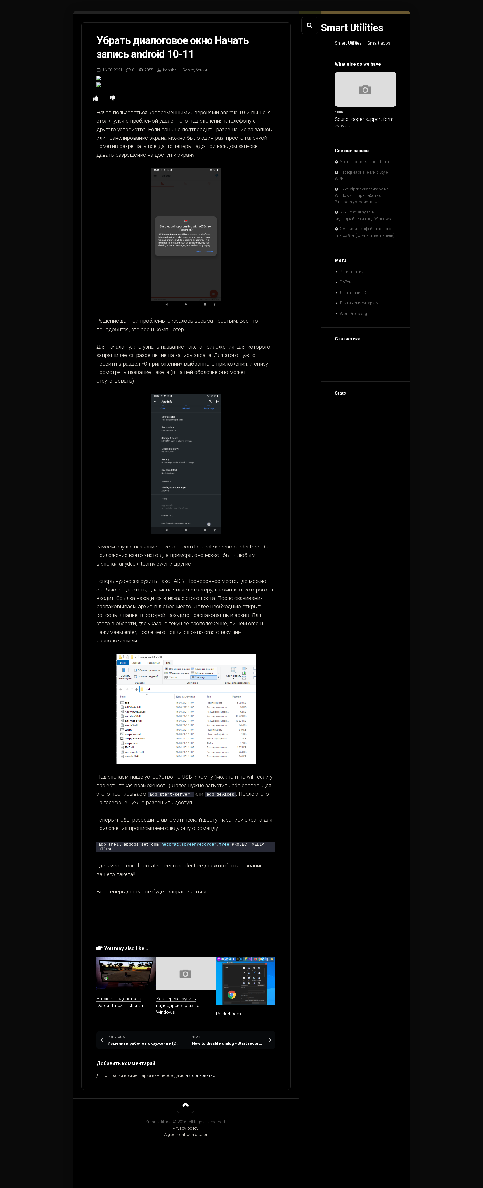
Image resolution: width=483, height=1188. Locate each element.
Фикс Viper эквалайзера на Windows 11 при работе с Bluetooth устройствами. (362, 195)
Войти (345, 282)
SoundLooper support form (364, 119)
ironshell (171, 70)
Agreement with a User (185, 1134)
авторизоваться (201, 1075)
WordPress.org (353, 313)
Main (339, 112)
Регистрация (352, 271)
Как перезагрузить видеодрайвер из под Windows (179, 1005)
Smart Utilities (352, 28)
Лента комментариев (359, 303)
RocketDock (229, 1014)
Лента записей (353, 292)
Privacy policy (185, 1128)
